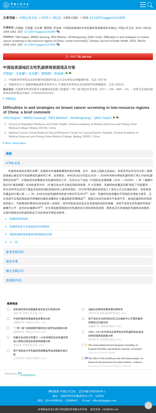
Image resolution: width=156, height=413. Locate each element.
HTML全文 (13, 163)
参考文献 (14, 251)
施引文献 (14, 270)
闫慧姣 (7, 73)
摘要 (9, 153)
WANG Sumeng (34, 118)
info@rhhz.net (110, 409)
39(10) (57, 17)
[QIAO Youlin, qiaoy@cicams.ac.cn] (114, 117)
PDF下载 (80, 56)
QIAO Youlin (102, 118)
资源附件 (14, 280)
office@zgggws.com (104, 400)
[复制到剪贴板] (58, 31)
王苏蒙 (20, 73)
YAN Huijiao (11, 118)
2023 (44, 17)
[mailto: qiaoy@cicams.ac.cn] (117, 117)
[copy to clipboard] (58, 44)
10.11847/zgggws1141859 (107, 17)
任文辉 (33, 73)
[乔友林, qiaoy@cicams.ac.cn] (67, 73)
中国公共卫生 (28, 17)
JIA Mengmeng (80, 118)
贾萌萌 (45, 73)
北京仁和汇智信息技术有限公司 (65, 409)
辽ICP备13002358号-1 (92, 391)
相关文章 (12, 261)
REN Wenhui (57, 118)
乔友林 (58, 73)
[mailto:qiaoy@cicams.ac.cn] (70, 73)
